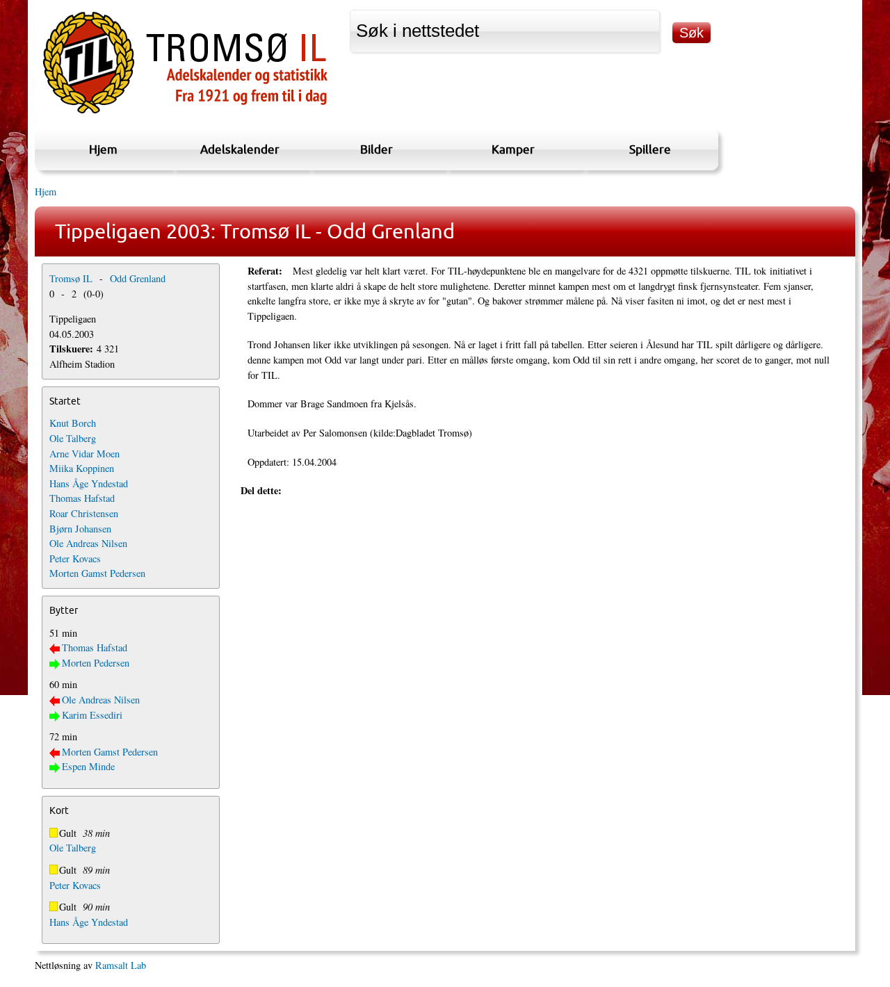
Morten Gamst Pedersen (97, 573)
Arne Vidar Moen (84, 453)
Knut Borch (72, 423)
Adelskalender (240, 149)
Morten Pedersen (95, 662)
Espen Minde (88, 766)
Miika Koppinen (81, 468)
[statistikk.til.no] (185, 113)
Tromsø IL (70, 278)
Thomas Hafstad (82, 498)
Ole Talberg (72, 438)
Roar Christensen (83, 513)
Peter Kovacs (75, 558)
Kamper (513, 149)
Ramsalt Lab (120, 965)
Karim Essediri (92, 714)
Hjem (103, 149)
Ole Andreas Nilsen (88, 543)
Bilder (376, 149)
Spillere (650, 149)
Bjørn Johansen (80, 528)
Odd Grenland (137, 278)
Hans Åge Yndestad (88, 483)
